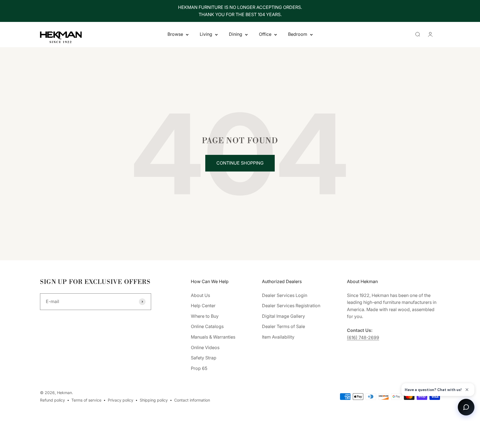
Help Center (203, 305)
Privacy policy (120, 400)
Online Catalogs (207, 326)
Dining (235, 34)
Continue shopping (240, 163)
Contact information (192, 400)
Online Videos (205, 347)
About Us (200, 295)
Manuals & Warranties (213, 337)
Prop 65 (199, 368)
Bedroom (297, 34)
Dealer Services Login (284, 295)
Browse (175, 34)
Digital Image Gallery (283, 316)
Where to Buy (205, 316)
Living (206, 34)
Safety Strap (203, 358)
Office (265, 34)
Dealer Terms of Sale (283, 326)
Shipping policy (154, 400)
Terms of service (86, 400)
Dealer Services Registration (291, 305)
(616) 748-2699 (363, 337)
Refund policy (52, 400)
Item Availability (278, 337)
